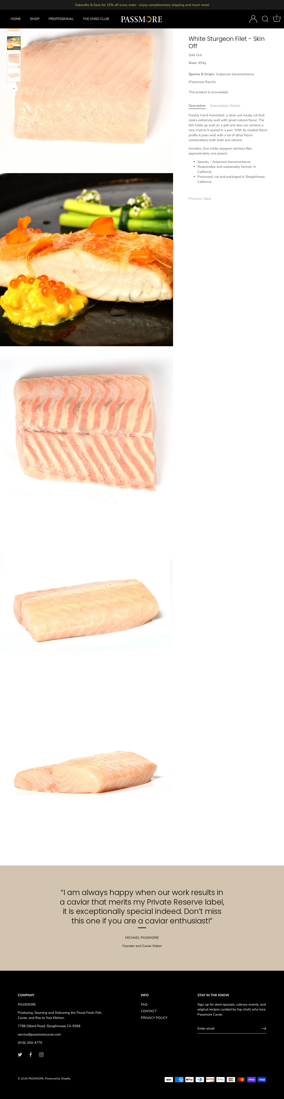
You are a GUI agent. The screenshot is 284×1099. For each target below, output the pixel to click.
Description (197, 105)
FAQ (144, 1004)
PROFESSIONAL (61, 19)
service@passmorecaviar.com (39, 1034)
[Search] (265, 19)
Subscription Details (225, 105)
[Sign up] (264, 1028)
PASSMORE (36, 1079)
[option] (14, 44)
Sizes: (193, 63)
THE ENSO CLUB (96, 19)
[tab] (199, 105)
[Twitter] (20, 1054)
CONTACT (149, 1011)
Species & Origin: (202, 74)
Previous (195, 198)
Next (207, 198)
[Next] (14, 88)
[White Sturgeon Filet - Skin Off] (14, 43)
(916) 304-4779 (30, 1042)
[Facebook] (30, 1054)
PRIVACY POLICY (154, 1018)
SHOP (34, 19)
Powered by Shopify (58, 1079)
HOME (16, 19)
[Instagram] (41, 1054)
